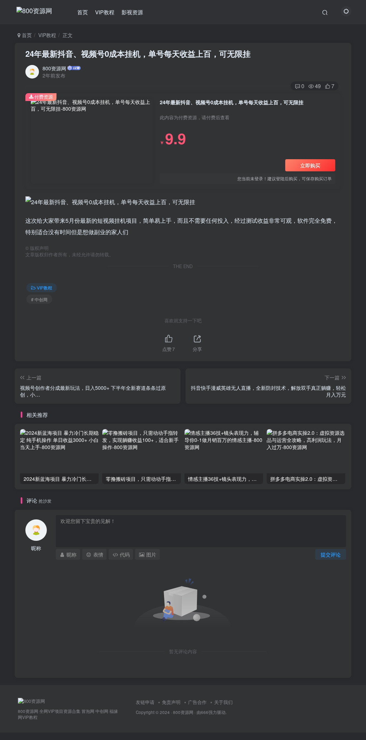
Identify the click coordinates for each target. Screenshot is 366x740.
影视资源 (132, 12)
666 (204, 712)
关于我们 (223, 702)
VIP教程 (104, 12)
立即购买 (310, 165)
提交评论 (331, 554)
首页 (82, 12)
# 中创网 (39, 299)
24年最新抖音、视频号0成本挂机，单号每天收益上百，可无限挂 (138, 53)
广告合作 (197, 702)
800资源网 (54, 68)
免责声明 (171, 702)
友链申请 (145, 702)
